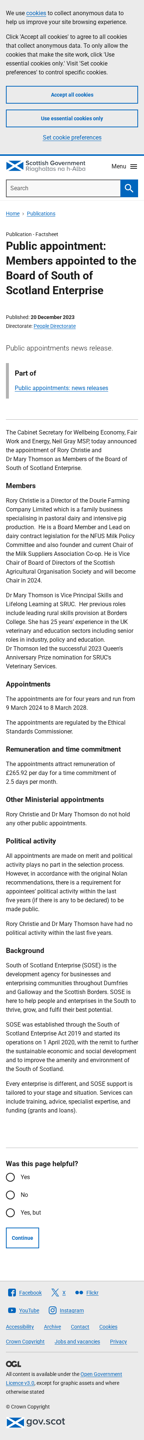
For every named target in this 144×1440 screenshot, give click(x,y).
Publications (41, 213)
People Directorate (55, 326)
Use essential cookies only (72, 118)
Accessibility (20, 1327)
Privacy (118, 1342)
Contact (80, 1327)
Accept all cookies (72, 95)
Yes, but (31, 1212)
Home (13, 213)
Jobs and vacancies (77, 1342)
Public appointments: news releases (61, 388)
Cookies (108, 1327)
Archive (52, 1327)
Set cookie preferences (72, 137)
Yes (25, 1177)
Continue (22, 1238)
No (24, 1194)
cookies (36, 13)
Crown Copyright (25, 1342)
